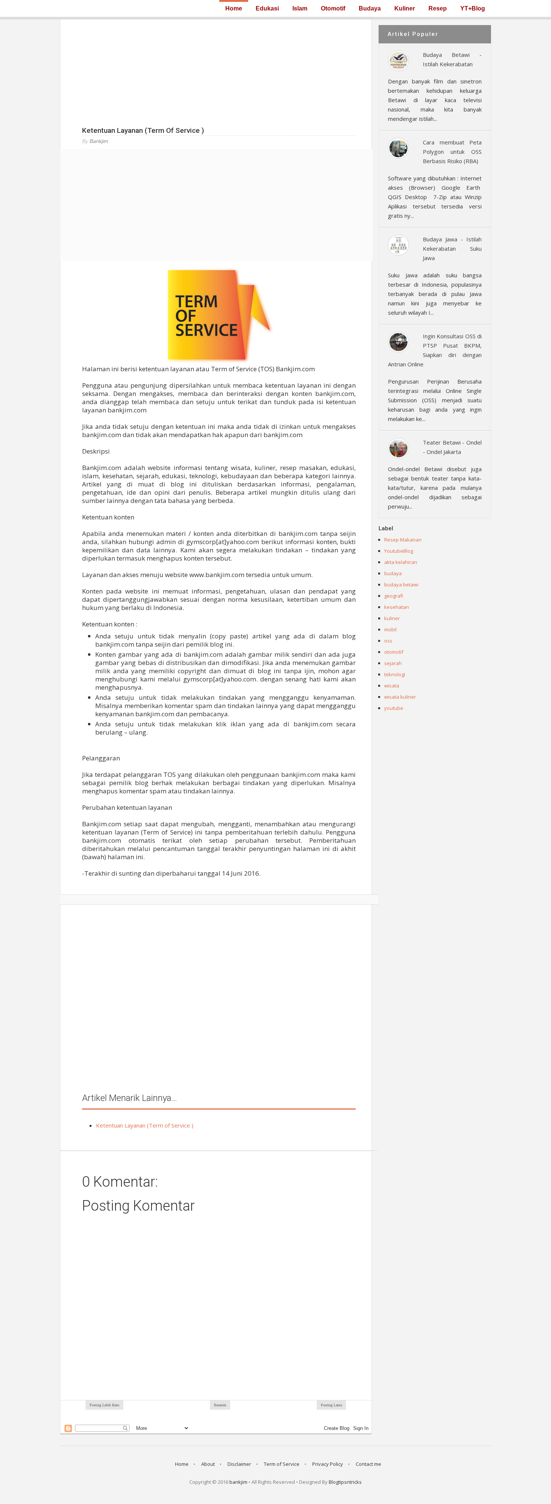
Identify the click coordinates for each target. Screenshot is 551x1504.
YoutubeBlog (398, 550)
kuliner (392, 618)
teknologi (394, 674)
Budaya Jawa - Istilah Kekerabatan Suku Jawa (452, 248)
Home (233, 8)
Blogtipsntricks (345, 1482)
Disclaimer (239, 1464)
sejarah (393, 663)
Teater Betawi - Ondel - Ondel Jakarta (452, 447)
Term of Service (281, 1464)
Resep (437, 8)
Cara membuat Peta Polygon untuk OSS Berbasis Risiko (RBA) (452, 151)
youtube (393, 708)
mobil (390, 629)
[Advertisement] (215, 71)
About (208, 1464)
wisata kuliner (400, 696)
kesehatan (396, 607)
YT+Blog (472, 8)
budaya (393, 573)
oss (388, 640)
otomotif (393, 652)
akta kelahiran (400, 562)
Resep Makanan (403, 539)
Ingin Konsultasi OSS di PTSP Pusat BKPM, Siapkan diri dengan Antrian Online (435, 350)
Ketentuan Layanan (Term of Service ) (144, 1125)
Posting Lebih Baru (104, 1405)
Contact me (368, 1464)
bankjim (238, 1482)
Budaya (370, 8)
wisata (391, 685)
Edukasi (267, 8)
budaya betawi (401, 584)
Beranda (220, 1405)
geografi (393, 595)
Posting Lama (331, 1405)
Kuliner (404, 8)
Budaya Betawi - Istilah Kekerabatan (452, 59)
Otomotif (333, 8)
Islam (299, 8)
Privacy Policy (327, 1464)
